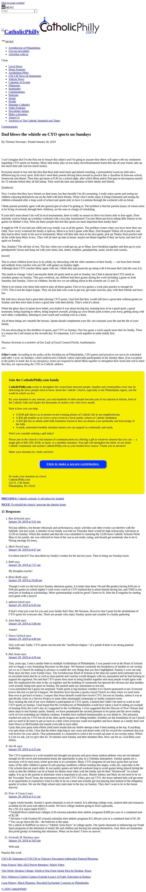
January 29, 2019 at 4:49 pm (25, 638)
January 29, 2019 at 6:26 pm (25, 605)
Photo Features (17, 69)
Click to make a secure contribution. (72, 464)
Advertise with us (18, 54)
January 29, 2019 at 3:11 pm (24, 796)
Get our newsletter (19, 51)
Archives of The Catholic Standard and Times (34, 120)
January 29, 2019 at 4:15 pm (25, 749)
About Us (14, 117)
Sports (12, 98)
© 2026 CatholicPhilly (14, 888)
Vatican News (16, 79)
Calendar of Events (19, 82)
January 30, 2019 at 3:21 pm (25, 521)
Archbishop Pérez (19, 72)
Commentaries (17, 91)
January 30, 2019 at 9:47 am (24, 549)
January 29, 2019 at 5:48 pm (25, 623)
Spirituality (15, 88)
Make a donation (18, 114)
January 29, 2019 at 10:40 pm (25, 580)
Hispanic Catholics (19, 104)
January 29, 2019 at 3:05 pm (25, 840)
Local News (15, 66)
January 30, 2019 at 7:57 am (24, 564)
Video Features (17, 107)
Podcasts (13, 95)
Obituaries (14, 85)
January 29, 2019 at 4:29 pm (25, 657)
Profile (12, 101)
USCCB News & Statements (25, 75)
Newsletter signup (19, 111)
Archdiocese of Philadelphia (24, 47)
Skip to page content (12, 2)
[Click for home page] (50, 31)
